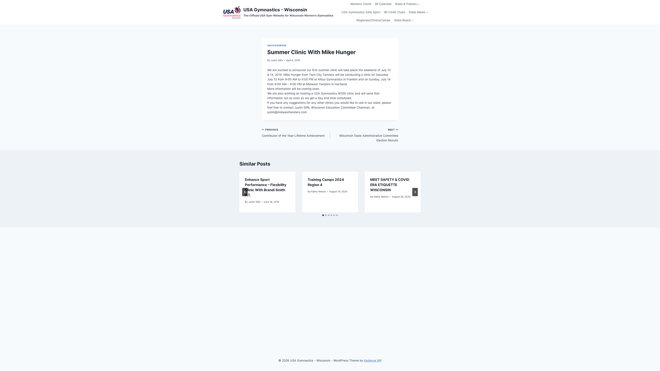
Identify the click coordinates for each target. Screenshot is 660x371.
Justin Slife (277, 60)
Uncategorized (276, 45)
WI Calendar (383, 4)
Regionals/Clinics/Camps (373, 20)
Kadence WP (373, 360)
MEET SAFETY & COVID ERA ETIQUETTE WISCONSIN (389, 185)
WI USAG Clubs (394, 12)
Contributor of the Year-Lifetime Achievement (293, 132)
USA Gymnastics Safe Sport (361, 12)
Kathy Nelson (318, 191)
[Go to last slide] (245, 192)
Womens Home (360, 4)
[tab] (323, 215)
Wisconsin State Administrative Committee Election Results (368, 135)
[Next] (415, 192)
